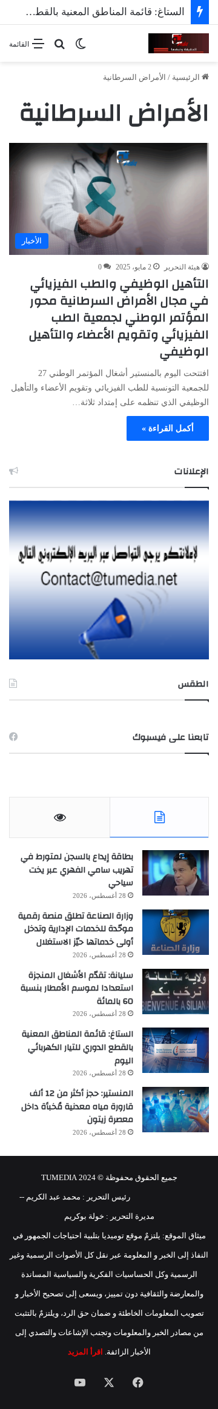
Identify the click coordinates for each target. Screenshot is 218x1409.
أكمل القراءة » (168, 428)
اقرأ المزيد (85, 1351)
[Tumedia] (178, 43)
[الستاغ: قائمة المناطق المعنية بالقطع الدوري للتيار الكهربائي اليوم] (175, 1050)
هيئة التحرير (182, 267)
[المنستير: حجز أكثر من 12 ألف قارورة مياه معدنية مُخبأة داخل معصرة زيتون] (175, 1109)
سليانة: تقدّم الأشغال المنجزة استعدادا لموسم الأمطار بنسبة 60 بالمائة (77, 988)
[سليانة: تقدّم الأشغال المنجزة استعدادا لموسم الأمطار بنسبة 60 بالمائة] (175, 991)
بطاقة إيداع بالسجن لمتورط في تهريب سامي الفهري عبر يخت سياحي (77, 870)
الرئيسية (187, 77)
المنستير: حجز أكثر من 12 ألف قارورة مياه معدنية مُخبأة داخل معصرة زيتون (77, 1106)
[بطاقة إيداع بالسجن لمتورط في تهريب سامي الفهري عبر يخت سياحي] (175, 873)
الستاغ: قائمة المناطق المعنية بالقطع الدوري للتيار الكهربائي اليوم (77, 1047)
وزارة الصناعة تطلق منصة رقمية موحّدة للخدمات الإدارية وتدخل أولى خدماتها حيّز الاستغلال (75, 929)
